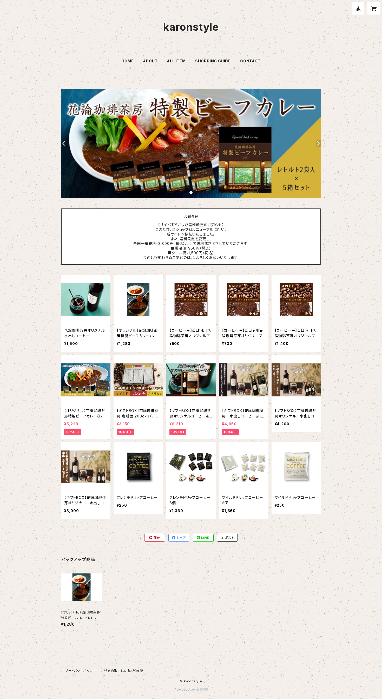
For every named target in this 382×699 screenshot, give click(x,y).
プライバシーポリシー (80, 671)
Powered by (185, 689)
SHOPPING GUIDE (213, 61)
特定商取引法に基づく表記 (123, 671)
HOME (127, 61)
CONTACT (250, 61)
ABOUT (150, 61)
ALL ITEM (176, 61)
